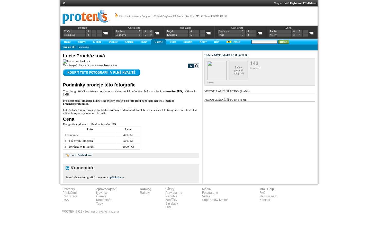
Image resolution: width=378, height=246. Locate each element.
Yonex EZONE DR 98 (215, 16)
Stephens (120, 31)
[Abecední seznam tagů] (68, 155)
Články (101, 196)
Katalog (129, 41)
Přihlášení (69, 193)
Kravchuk (172, 35)
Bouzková (121, 35)
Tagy (99, 203)
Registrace (295, 3)
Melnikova (69, 35)
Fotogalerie (210, 193)
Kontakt (264, 200)
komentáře (84, 47)
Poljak (170, 31)
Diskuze (113, 41)
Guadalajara (134, 28)
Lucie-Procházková (81, 155)
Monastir (82, 28)
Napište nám (268, 196)
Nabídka (171, 196)
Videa (206, 196)
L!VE (168, 207)
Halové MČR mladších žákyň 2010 (226, 55)
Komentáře (104, 200)
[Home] (85, 22)
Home (67, 41)
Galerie (159, 41)
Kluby (203, 41)
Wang (221, 35)
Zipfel (67, 31)
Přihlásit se (309, 3)
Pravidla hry (173, 193)
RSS (65, 200)
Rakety (145, 193)
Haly (216, 41)
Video (173, 41)
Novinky (101, 193)
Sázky (144, 41)
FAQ (262, 193)
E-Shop (97, 41)
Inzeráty (187, 41)
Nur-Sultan (185, 28)
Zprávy (82, 41)
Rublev (273, 31)
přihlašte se (117, 177)
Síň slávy (171, 203)
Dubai (288, 28)
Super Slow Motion (215, 200)
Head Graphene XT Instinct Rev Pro (175, 16)
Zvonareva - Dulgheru (140, 16)
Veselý (273, 35)
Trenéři (235, 41)
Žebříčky (171, 200)
